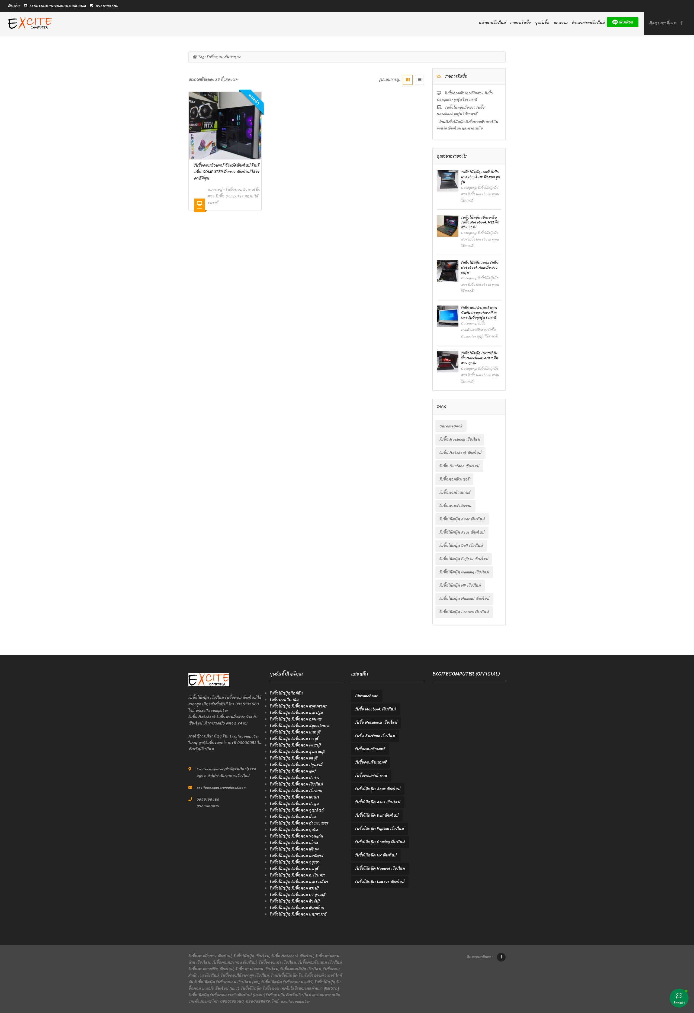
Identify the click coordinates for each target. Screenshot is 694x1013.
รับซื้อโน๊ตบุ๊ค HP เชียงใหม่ (460, 585)
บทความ (561, 22)
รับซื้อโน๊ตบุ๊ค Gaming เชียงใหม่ (464, 572)
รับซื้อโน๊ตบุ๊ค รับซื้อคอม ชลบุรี (293, 758)
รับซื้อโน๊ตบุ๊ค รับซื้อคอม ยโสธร (294, 842)
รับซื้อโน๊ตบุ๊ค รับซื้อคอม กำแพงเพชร (299, 823)
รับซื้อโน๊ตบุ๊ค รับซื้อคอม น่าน (293, 816)
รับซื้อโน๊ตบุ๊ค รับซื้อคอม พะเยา (294, 797)
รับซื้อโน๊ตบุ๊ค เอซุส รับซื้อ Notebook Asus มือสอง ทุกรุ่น (480, 267)
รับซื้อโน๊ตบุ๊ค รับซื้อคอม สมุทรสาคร (298, 706)
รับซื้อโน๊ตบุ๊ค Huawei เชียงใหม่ (464, 598)
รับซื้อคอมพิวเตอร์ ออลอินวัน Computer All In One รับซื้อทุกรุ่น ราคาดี (479, 313)
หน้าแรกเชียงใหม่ (492, 22)
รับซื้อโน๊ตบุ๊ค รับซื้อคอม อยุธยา (295, 862)
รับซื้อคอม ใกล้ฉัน (284, 699)
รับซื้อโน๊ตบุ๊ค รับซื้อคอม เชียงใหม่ (296, 784)
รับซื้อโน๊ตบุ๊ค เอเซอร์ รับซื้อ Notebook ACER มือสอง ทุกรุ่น (479, 358)
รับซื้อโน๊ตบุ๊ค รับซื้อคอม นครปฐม (296, 712)
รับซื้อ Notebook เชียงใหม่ (460, 452)
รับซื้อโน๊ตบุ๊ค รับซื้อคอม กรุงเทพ (296, 719)
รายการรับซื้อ (520, 22)
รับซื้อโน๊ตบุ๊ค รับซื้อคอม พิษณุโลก (297, 907)
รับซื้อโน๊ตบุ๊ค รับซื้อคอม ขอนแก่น (296, 836)
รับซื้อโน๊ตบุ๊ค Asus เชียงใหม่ (461, 532)
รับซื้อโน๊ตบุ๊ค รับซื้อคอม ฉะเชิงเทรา (298, 875)
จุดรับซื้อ (542, 22)
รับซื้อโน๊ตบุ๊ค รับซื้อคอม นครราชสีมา (299, 881)
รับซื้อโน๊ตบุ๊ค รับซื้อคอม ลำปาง (295, 777)
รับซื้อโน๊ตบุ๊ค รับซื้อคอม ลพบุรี (294, 868)
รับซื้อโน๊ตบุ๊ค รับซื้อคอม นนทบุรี (295, 732)
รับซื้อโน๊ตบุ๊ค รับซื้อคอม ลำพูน (294, 803)
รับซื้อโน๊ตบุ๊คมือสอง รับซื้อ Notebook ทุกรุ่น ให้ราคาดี (461, 110)
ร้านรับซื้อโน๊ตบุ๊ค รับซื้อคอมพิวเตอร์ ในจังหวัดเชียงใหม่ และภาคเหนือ (467, 125)
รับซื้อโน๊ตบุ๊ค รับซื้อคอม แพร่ (293, 771)
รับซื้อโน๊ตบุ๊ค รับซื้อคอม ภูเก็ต (294, 829)
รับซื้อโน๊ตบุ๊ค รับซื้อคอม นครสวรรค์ (298, 914)
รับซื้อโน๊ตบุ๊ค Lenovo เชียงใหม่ (464, 612)
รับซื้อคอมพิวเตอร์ (454, 479)
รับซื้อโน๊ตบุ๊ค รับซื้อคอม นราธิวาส (296, 855)
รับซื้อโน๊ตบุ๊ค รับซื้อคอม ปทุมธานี (296, 764)
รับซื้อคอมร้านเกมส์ (455, 492)
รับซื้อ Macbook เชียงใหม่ (459, 439)
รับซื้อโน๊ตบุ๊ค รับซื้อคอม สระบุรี (294, 888)
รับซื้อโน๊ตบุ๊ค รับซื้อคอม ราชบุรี (294, 738)
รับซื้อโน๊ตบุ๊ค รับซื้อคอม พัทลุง (294, 849)
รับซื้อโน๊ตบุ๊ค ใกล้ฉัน (286, 693)
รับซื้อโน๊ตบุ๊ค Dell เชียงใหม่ (461, 545)
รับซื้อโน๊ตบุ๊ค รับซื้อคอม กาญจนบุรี (298, 894)
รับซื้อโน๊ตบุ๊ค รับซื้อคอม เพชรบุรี (295, 745)
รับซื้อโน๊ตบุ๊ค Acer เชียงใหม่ (462, 519)
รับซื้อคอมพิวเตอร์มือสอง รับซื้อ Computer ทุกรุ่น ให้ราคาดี (234, 196)
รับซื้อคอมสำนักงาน (455, 505)
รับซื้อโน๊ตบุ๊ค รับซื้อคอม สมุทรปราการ (300, 725)
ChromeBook (450, 426)
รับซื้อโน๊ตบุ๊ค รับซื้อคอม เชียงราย (296, 790)
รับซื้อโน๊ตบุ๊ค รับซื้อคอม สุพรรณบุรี (297, 751)
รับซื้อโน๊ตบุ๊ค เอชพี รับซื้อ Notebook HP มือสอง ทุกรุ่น (480, 177)
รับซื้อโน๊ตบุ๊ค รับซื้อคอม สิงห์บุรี (295, 901)
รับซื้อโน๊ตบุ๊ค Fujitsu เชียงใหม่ (463, 559)
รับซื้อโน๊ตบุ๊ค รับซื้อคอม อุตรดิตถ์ (297, 810)
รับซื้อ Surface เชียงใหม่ (459, 466)
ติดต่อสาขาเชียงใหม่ (588, 22)
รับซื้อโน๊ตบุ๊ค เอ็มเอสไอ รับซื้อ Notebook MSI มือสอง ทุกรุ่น (480, 222)
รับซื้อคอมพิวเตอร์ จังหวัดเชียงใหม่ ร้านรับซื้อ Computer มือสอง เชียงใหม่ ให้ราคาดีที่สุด (226, 172)
